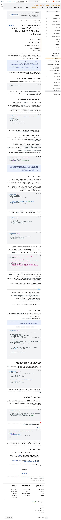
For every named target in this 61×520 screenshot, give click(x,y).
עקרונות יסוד (49, 7)
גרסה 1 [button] (38, 288)
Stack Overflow (14, 489)
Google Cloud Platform (39, 510)
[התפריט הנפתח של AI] (40, 7)
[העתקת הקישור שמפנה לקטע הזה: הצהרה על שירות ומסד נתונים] (14, 78)
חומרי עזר (20, 7)
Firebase (39, 20)
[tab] (38, 288)
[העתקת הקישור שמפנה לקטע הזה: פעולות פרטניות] (26, 310)
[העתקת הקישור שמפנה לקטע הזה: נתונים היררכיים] (27, 176)
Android (42, 505)
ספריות (42, 493)
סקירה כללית (57, 7)
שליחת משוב (11, 25)
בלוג (14, 1)
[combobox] (34, 1)
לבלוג (29, 487)
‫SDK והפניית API (41, 489)
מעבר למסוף (8, 1)
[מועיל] (10, 21)
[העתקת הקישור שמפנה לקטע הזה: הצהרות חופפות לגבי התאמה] (15, 363)
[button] (54, 18)
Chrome (42, 506)
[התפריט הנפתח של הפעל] (24, 7)
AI (42, 7)
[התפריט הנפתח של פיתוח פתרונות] (30, 7)
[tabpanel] (24, 297)
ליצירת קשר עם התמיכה (12, 487)
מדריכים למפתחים (40, 487)
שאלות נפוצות (14, 497)
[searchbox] (53, 11)
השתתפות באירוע (27, 495)
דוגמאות (14, 7)
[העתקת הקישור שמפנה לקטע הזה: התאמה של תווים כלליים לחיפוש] (17, 135)
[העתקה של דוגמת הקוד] (40, 84)
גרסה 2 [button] (33, 288)
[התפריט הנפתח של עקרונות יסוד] (45, 7)
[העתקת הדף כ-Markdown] (28, 34)
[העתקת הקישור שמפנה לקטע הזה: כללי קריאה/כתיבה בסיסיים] (17, 99)
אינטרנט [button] (38, 427)
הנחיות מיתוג (14, 495)
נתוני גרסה (15, 493)
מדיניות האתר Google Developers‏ (26, 477)
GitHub (42, 495)
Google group (14, 491)
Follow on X (28, 491)
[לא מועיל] (8, 21)
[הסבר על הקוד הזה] (36, 84)
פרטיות (39, 517)
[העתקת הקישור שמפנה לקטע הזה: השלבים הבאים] (27, 449)
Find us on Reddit (27, 489)
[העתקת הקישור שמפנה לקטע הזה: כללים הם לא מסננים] (22, 397)
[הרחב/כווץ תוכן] (36, 37)
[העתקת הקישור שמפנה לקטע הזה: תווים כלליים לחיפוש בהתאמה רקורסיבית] (11, 247)
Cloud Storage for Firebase (41, 5)
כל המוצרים (41, 512)
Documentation (55, 5)
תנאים (20, 455)
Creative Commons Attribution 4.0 (21, 475)
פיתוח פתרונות (35, 7)
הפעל (27, 7)
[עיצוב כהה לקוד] (38, 84)
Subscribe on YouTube (26, 493)
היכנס (2, 1)
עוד (48, 1)
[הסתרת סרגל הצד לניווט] (46, 518)
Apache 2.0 (41, 477)
